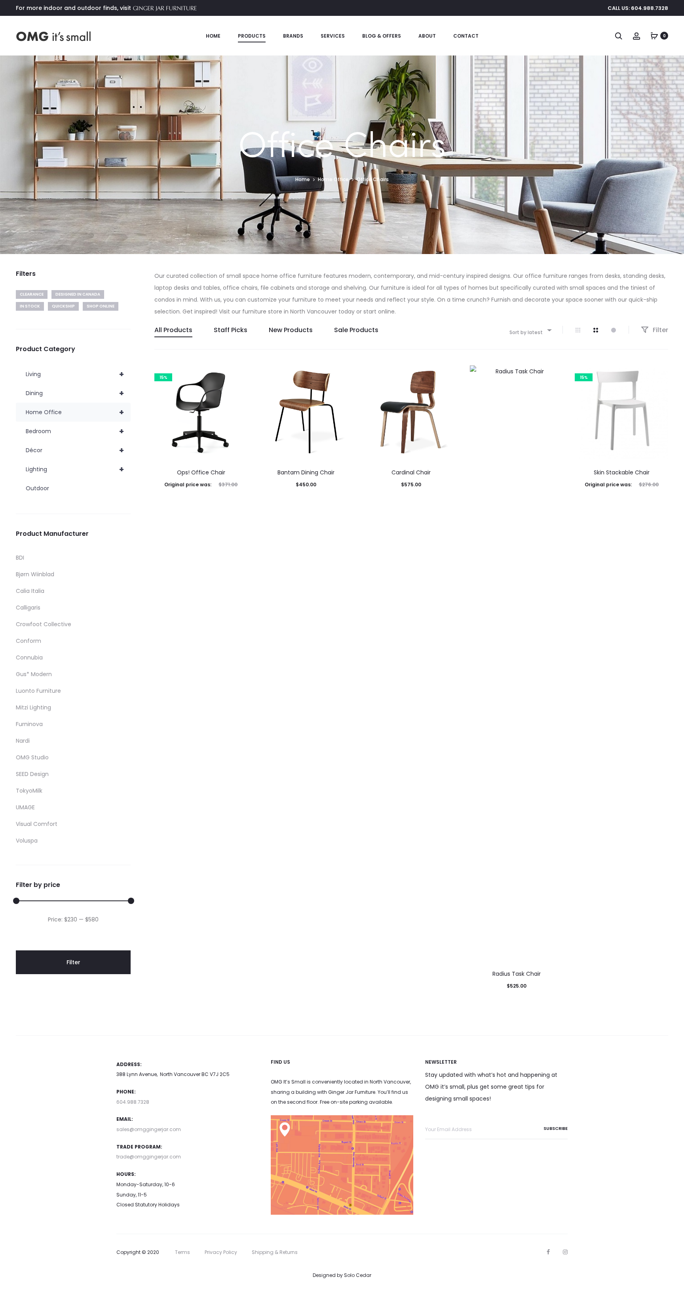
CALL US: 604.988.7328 (638, 8)
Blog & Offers (381, 35)
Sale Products (356, 329)
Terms (182, 1252)
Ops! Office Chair (201, 472)
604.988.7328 (132, 1102)
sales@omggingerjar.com (148, 1129)
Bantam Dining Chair (305, 472)
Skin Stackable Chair (622, 472)
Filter (659, 329)
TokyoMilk (29, 791)
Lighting (75, 469)
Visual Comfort (36, 824)
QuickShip (63, 306)
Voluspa (27, 841)
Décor (75, 450)
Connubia (29, 657)
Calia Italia (30, 591)
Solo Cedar (357, 1275)
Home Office (333, 179)
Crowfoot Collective (43, 624)
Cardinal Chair (411, 472)
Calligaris (28, 608)
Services (333, 35)
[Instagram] (565, 1252)
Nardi (23, 741)
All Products (173, 329)
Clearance (32, 294)
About (427, 35)
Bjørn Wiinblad (35, 574)
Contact (466, 35)
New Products (291, 329)
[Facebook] (548, 1252)
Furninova (29, 724)
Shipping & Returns (275, 1252)
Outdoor (37, 488)
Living (75, 374)
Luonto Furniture (38, 691)
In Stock (30, 306)
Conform (28, 641)
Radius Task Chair (516, 974)
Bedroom (75, 431)
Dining (75, 393)
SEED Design (32, 774)
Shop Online (100, 306)
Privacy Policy (221, 1252)
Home (213, 35)
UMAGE (25, 807)
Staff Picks (230, 329)
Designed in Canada (77, 294)
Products (252, 35)
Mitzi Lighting (33, 707)
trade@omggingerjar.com (148, 1156)
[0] (654, 36)
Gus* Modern (34, 674)
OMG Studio (32, 757)
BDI (20, 558)
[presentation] (159, 412)
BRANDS (293, 35)
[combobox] (530, 330)
